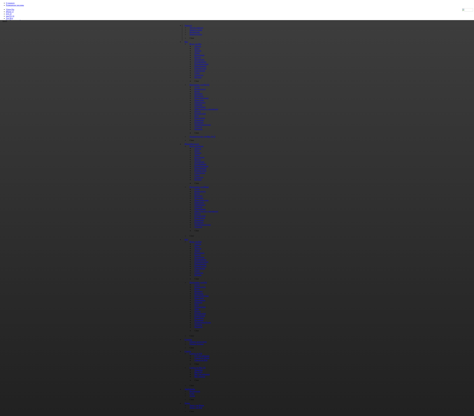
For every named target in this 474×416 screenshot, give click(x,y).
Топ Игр (9, 18)
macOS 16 (10, 16)
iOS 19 (8, 14)
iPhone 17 (10, 12)
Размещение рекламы (15, 5)
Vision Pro (10, 9)
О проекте (10, 3)
